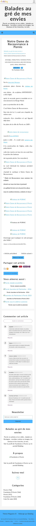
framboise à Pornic (26, 59)
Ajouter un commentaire (18, 321)
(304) (10, 499)
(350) (12, 497)
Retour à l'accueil (18, 257)
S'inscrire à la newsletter (10, 273)
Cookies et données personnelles (27, 521)
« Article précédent (10, 253)
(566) (12, 492)
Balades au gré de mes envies (18, 14)
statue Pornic (22, 64)
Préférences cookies (17, 523)
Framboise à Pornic (21, 444)
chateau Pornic (16, 59)
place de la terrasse (26, 62)
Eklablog (30, 514)
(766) (7, 490)
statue (16, 64)
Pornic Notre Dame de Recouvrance (14, 53)
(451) (7, 494)
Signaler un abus (9, 521)
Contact (2, 521)
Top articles (31, 519)
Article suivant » (27, 253)
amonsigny (8, 59)
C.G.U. (16, 521)
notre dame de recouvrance (12, 62)
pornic (12, 64)
